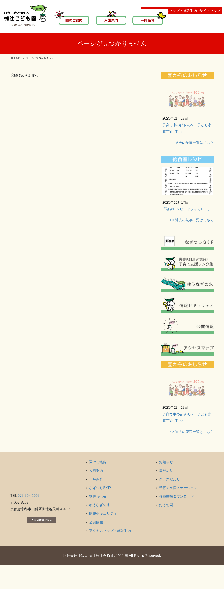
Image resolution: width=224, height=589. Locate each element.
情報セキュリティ (103, 513)
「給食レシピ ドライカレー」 (186, 209)
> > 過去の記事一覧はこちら (192, 142)
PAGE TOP (214, 567)
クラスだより (169, 479)
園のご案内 (98, 462)
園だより (166, 470)
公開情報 (96, 522)
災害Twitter (97, 496)
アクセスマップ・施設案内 (176, 10)
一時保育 (96, 479)
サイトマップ (210, 10)
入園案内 (96, 470)
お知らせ (166, 462)
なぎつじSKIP (100, 488)
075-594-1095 (29, 496)
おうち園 (166, 505)
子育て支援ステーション (178, 488)
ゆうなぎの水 (99, 505)
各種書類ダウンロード (176, 496)
